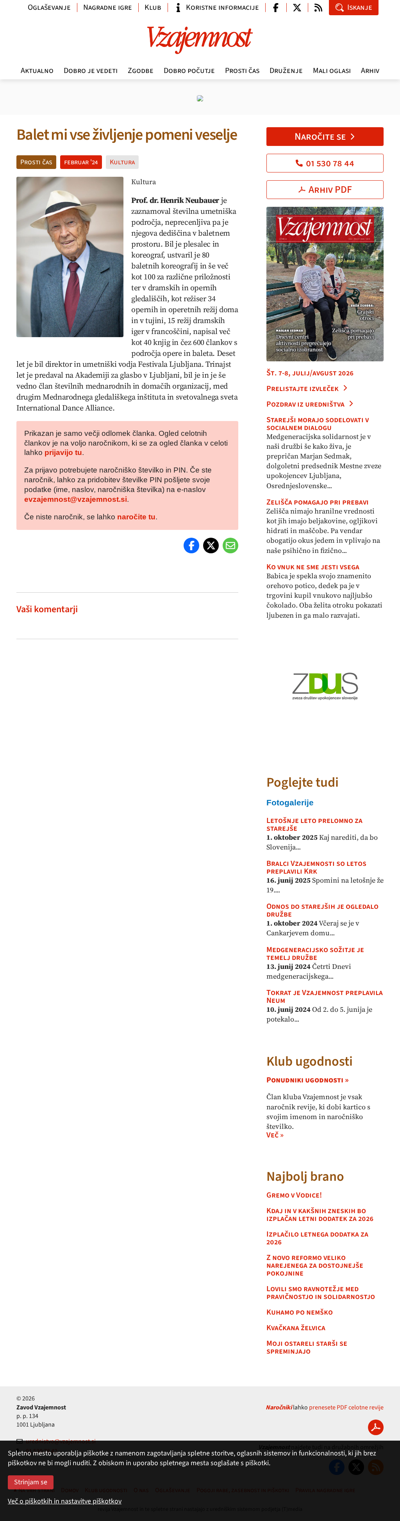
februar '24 (81, 162)
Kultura (122, 162)
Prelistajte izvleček (302, 389)
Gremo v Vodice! (294, 1195)
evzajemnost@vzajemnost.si (75, 499)
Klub (153, 7)
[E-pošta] (230, 545)
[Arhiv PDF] (376, 1427)
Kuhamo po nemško (299, 1312)
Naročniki (279, 1407)
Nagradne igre (107, 7)
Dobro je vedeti (91, 70)
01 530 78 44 (330, 163)
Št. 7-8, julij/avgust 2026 (310, 373)
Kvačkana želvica (295, 1328)
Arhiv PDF (330, 190)
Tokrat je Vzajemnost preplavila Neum (324, 996)
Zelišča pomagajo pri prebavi (317, 502)
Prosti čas (242, 70)
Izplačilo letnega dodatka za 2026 (317, 1238)
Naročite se (320, 137)
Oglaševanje (49, 7)
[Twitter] (211, 545)
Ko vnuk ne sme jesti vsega (312, 567)
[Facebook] (191, 545)
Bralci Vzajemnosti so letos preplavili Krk (316, 867)
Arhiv (370, 70)
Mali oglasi (332, 70)
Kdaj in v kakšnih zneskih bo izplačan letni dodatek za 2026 (319, 1214)
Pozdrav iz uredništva (305, 404)
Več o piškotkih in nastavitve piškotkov (64, 1501)
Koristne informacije (222, 7)
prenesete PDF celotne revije (346, 1407)
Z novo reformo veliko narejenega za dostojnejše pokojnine (314, 1265)
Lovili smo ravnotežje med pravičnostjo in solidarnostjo (320, 1293)
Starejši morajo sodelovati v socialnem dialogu (317, 424)
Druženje (286, 70)
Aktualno (37, 70)
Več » (275, 1135)
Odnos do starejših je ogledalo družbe (322, 910)
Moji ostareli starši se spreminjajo (306, 1347)
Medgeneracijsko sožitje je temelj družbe (315, 953)
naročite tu (136, 517)
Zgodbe (141, 70)
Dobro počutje (189, 70)
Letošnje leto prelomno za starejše (314, 824)
